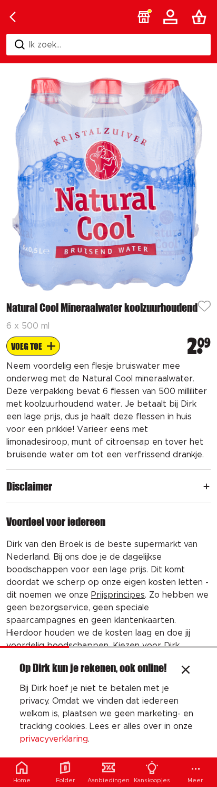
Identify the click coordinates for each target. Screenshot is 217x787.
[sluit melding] (186, 671)
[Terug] (12, 17)
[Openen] (206, 486)
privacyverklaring (53, 739)
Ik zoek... (45, 45)
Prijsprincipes (118, 595)
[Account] (172, 16)
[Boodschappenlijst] (201, 16)
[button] (143, 16)
